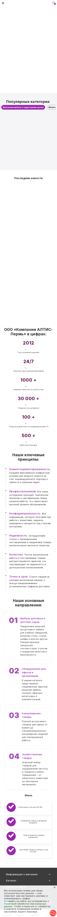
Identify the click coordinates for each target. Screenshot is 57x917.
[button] (53, 913)
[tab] (23, 107)
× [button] (54, 887)
